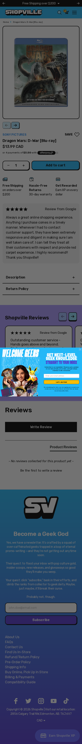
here (67, 390)
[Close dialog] (80, 349)
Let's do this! (61, 382)
